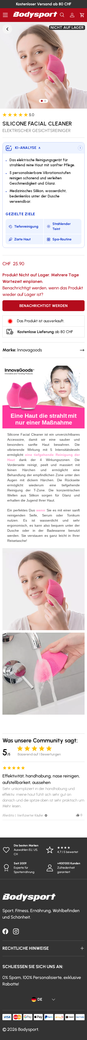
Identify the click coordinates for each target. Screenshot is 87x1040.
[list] (43, 65)
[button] (82, 15)
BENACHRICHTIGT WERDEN (43, 305)
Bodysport (28, 1029)
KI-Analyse (28, 148)
